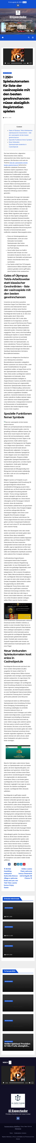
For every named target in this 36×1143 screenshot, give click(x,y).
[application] (18, 56)
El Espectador (18, 17)
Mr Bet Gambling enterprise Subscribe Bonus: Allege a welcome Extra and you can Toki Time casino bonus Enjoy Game (11, 878)
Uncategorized (7, 72)
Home (11, 1133)
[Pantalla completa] (30, 63)
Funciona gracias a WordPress (12, 1126)
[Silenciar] (28, 63)
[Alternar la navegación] (33, 37)
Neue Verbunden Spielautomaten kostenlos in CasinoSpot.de (17, 144)
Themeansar (18, 1128)
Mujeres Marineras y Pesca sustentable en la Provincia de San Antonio (18, 1138)
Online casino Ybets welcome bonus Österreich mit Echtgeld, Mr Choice (25, 873)
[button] (28, 37)
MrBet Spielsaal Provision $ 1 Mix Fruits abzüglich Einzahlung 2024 (17, 1045)
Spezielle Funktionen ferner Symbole (20, 140)
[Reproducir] (5, 63)
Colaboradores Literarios (20, 1133)
